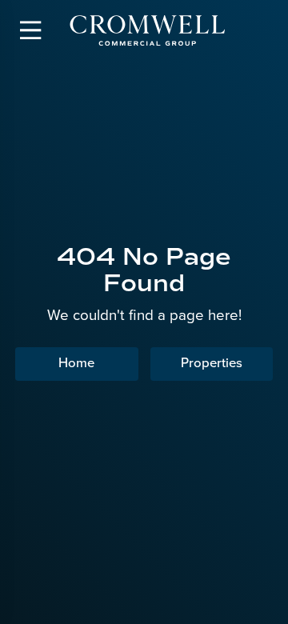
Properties (211, 363)
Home (76, 363)
